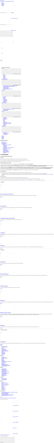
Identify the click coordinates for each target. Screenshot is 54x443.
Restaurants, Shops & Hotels (5, 383)
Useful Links (4, 125)
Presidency (3, 348)
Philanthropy (3, 353)
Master (2, 359)
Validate (12, 12)
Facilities (4, 98)
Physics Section (5, 132)
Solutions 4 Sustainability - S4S (5, 371)
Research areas (5, 118)
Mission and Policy (4, 368)
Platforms (4, 121)
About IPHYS (5, 117)
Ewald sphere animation (6, 150)
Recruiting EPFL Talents (4, 350)
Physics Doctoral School (6, 133)
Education (4, 75)
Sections (4, 89)
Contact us (4, 124)
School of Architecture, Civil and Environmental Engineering (10, 85)
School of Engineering (5, 87)
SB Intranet (4, 101)
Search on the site (2, 12)
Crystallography (5, 134)
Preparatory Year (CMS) (4, 358)
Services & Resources (4, 382)
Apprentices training (4, 143)
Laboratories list (5, 78)
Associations (3, 388)
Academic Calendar (4, 357)
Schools (3, 68)
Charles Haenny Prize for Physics (7, 123)
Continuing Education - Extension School (6, 361)
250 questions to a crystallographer (7, 144)
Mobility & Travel (4, 389)
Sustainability (3, 352)
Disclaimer (4, 434)
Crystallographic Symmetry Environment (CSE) (8, 147)
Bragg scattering (5, 145)
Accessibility (1, 434)
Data (2, 347)
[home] (7, 66)
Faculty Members (4, 370)
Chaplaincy (3, 386)
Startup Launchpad (4, 379)
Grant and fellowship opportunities (7, 122)
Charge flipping (5, 146)
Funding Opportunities (4, 372)
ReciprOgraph (5, 152)
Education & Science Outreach (5, 364)
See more (1, 196)
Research (3, 90)
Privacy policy (7, 434)
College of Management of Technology (7, 395)
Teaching (4, 119)
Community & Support (4, 385)
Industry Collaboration (4, 378)
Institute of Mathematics (6, 109)
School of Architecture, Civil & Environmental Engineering (9, 392)
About (2, 2)
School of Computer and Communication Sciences (9, 86)
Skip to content (2, 0)
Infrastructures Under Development (6, 365)
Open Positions (5, 99)
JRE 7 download (44, 173)
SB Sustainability (5, 100)
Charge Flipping (2, 341)
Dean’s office (4, 96)
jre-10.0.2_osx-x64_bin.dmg (21, 178)
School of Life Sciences (6, 88)
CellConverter (2, 245)
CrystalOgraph (2, 232)
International (3, 362)
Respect (3, 351)
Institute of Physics (4, 102)
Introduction (2, 157)
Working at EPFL (4, 349)
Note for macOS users (3, 176)
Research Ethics (3, 374)
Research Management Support (5, 373)
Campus (3, 5)
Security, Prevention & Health (5, 384)
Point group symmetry (5, 151)
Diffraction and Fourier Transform (7, 148)
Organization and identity (5, 346)
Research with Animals (4, 375)
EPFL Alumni (3, 354)
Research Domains (4, 369)
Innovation (3, 4)
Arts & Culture (3, 387)
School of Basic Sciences (5, 79)
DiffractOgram (5, 149)
